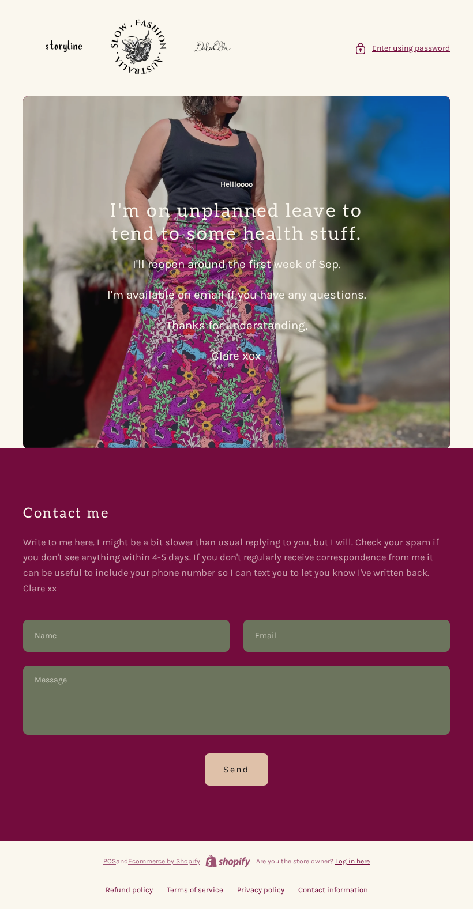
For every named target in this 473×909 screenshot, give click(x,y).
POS (109, 861)
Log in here (352, 861)
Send (236, 769)
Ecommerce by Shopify (164, 861)
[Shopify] (227, 861)
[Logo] (138, 48)
